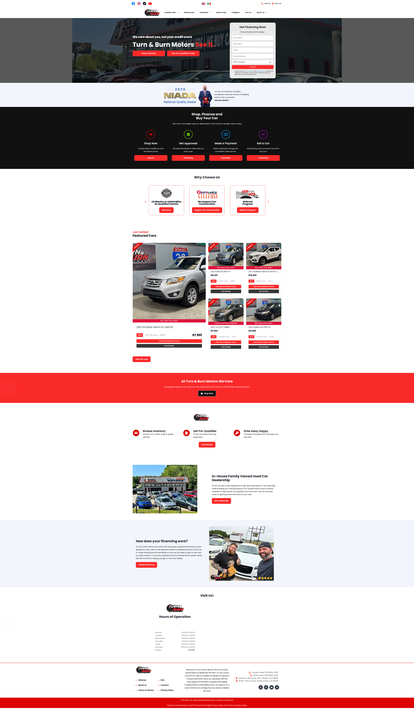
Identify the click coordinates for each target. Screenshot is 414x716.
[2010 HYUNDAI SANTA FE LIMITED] (169, 297)
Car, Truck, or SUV (260, 494)
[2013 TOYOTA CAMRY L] (226, 324)
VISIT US (248, 12)
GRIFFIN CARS (189, 12)
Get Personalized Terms (169, 341)
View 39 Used (141, 359)
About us (142, 685)
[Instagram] (266, 687)
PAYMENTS (236, 12)
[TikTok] (277, 687)
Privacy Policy (249, 71)
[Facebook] (261, 687)
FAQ (162, 680)
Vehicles (142, 680)
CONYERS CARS (170, 12)
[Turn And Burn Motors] (152, 12)
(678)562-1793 (175, 625)
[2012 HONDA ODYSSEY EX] (263, 324)
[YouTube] (271, 687)
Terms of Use (260, 71)
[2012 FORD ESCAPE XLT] (226, 269)
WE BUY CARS (221, 12)
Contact (165, 685)
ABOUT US (260, 12)
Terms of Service (146, 690)
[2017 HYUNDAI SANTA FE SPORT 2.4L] (263, 269)
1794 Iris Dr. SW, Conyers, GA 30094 (175, 622)
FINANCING (204, 12)
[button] (145, 202)
